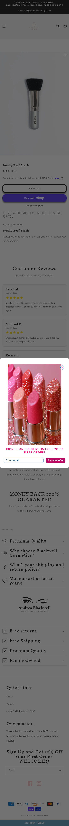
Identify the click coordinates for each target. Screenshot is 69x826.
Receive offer (55, 460)
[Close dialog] (62, 367)
